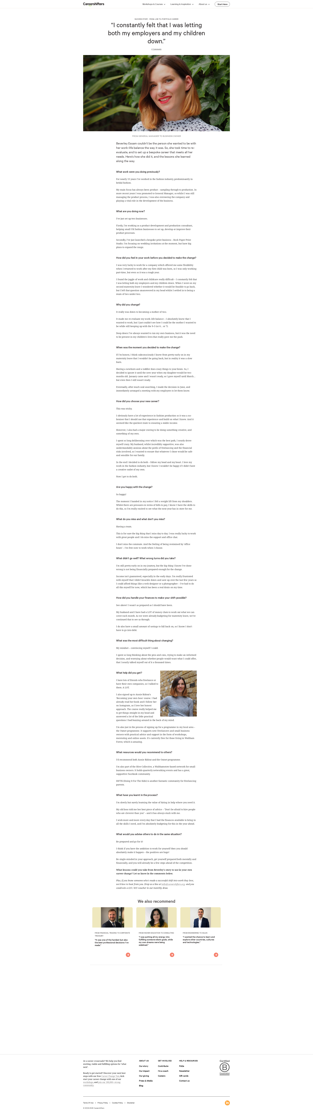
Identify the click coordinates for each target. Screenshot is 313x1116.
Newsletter (184, 1070)
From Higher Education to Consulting (156, 933)
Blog (141, 1085)
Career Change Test (110, 1076)
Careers (161, 1075)
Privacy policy (103, 1102)
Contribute (163, 1066)
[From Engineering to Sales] (216, 955)
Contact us (184, 1080)
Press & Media (146, 1080)
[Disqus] (156, 1007)
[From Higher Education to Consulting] (172, 955)
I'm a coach (163, 1070)
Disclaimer (131, 1102)
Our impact (144, 1070)
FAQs (181, 1066)
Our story (143, 1066)
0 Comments (156, 49)
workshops (88, 1082)
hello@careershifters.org (173, 884)
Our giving (144, 1075)
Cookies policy (117, 1102)
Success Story (141, 19)
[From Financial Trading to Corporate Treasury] (128, 955)
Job (156, 19)
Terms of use (88, 1102)
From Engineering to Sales (195, 933)
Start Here (222, 4)
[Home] (93, 5)
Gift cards (183, 1075)
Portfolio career (170, 19)
